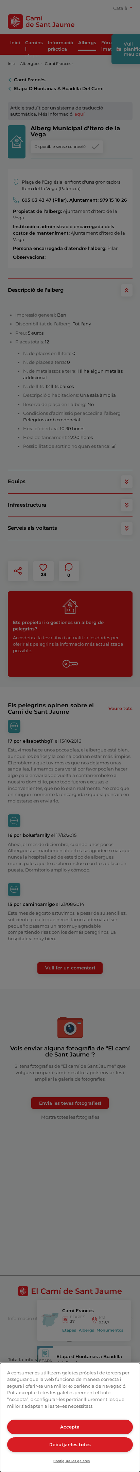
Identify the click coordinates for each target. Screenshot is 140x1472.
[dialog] (70, 1417)
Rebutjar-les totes (70, 1444)
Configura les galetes (71, 1461)
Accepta (70, 1426)
